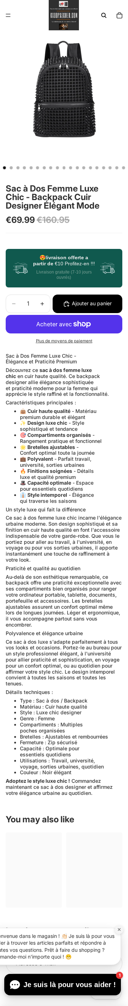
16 (103, 168)
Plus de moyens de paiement (64, 340)
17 (110, 168)
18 (117, 168)
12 (77, 168)
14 (90, 168)
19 (123, 168)
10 (64, 168)
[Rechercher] (104, 15)
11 (71, 168)
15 (97, 168)
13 (84, 168)
